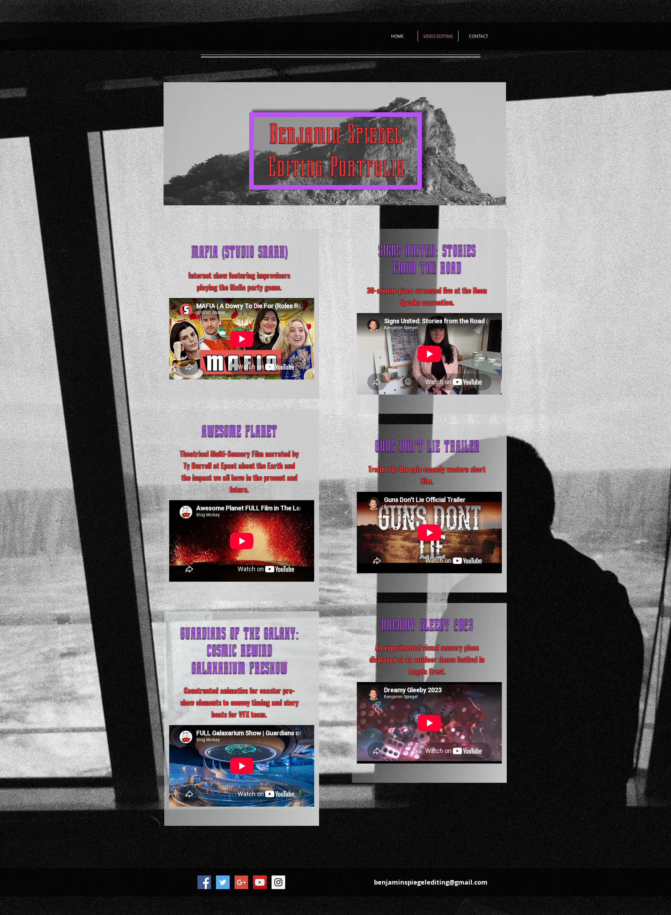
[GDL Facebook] (204, 882)
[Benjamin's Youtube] (260, 882)
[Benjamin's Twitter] (223, 882)
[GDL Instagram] (278, 882)
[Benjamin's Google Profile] (241, 882)
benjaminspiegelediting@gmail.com (431, 882)
